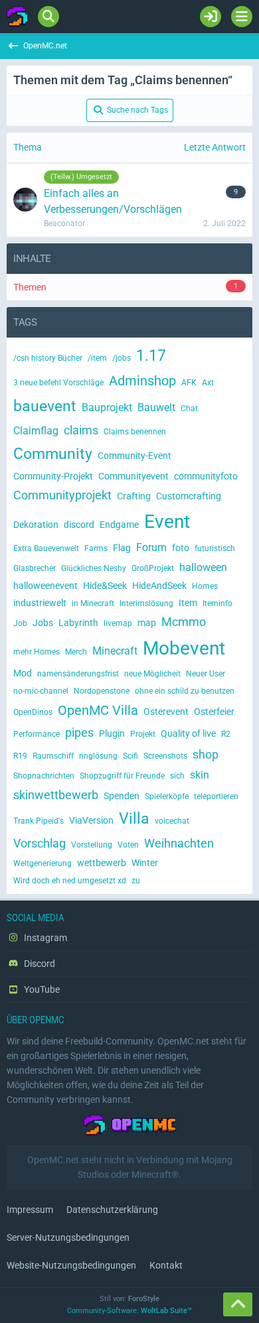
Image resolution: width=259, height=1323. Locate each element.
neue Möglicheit (152, 673)
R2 (225, 734)
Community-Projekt (53, 476)
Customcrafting (188, 496)
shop (205, 754)
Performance (36, 734)
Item (188, 603)
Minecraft (114, 651)
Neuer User (205, 673)
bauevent (44, 406)
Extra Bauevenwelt (46, 548)
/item (97, 358)
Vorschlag (39, 843)
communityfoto (206, 476)
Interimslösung (146, 603)
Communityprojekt (62, 495)
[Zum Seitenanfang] (237, 1304)
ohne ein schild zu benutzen (184, 691)
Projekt (142, 734)
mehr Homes (36, 652)
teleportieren (216, 796)
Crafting (134, 496)
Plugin (112, 733)
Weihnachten (179, 843)
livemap (118, 623)
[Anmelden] (210, 16)
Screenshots (165, 756)
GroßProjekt (152, 568)
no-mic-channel (40, 691)
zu (135, 880)
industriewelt (39, 603)
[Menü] (241, 16)
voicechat (172, 821)
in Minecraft (93, 603)
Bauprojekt (107, 407)
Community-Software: (129, 1310)
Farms (96, 548)
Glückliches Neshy (93, 568)
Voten (128, 845)
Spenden (121, 795)
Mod (22, 673)
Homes (205, 586)
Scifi (130, 756)
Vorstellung (91, 845)
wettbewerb (101, 862)
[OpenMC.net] (17, 16)
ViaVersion (91, 820)
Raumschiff (53, 756)
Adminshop (142, 381)
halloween (203, 567)
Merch (76, 652)
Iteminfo (217, 603)
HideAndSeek (159, 585)
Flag (122, 547)
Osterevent (166, 711)
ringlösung (98, 756)
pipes (79, 732)
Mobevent (184, 648)
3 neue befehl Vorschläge (58, 382)
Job (20, 623)
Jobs (43, 622)
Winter (144, 862)
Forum (151, 547)
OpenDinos (32, 712)
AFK (189, 382)
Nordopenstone (102, 691)
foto (180, 547)
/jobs (121, 358)
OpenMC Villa (98, 710)
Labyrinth (78, 622)
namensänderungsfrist (78, 673)
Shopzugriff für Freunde (122, 776)
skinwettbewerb (55, 795)
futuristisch (215, 548)
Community (52, 454)
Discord (38, 963)
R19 (20, 756)
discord (79, 524)
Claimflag (35, 430)
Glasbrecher (34, 568)
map (146, 622)
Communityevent (133, 476)
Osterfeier (214, 711)
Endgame (119, 524)
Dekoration (35, 524)
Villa (134, 819)
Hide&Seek (105, 585)
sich (177, 776)
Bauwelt (156, 407)
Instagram (44, 937)
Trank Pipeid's (38, 821)
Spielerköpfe (167, 796)
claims (81, 430)
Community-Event (134, 455)
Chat (189, 408)
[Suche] (48, 16)
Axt (208, 382)
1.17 (151, 356)
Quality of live (188, 733)
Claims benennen (135, 431)
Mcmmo (183, 622)
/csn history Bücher (47, 358)
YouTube (41, 989)
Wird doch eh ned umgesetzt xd (69, 880)
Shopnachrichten (43, 776)
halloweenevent (45, 585)
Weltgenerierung (42, 863)
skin (199, 775)
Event (167, 522)
